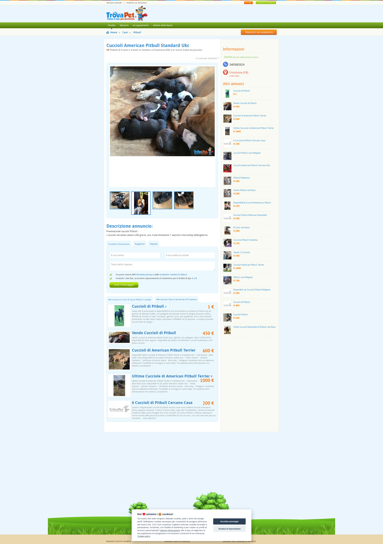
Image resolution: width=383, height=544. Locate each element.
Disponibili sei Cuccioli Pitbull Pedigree (251, 289)
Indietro (113, 119)
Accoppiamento (141, 25)
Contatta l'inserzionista (119, 244)
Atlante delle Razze (162, 25)
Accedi (248, 3)
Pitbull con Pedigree (243, 277)
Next (214, 203)
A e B (194, 278)
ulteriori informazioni (170, 530)
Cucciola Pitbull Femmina (245, 239)
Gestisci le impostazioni (229, 529)
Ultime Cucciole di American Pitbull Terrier (171, 376)
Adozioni (124, 25)
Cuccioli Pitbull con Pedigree (247, 152)
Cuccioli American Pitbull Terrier (248, 264)
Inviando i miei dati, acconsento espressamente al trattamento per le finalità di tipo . (156, 278)
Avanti (212, 119)
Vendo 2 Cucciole (241, 252)
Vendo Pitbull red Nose (244, 190)
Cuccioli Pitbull (240, 314)
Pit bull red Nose (241, 227)
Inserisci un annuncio (137, 2)
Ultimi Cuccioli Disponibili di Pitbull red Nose (254, 326)
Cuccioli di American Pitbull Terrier (164, 350)
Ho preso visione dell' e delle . (151, 274)
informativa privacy (144, 274)
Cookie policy (143, 536)
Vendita (111, 25)
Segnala (154, 244)
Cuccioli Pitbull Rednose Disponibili (250, 215)
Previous (110, 203)
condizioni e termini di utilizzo (173, 274)
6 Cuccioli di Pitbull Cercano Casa (162, 403)
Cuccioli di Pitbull (148, 306)
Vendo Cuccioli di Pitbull (154, 333)
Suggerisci (140, 244)
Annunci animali (114, 2)
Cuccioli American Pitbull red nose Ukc (251, 165)
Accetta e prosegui (229, 521)
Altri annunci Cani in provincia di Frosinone (176, 299)
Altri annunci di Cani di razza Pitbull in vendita (129, 299)
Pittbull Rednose (241, 177)
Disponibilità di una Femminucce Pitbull (252, 202)
